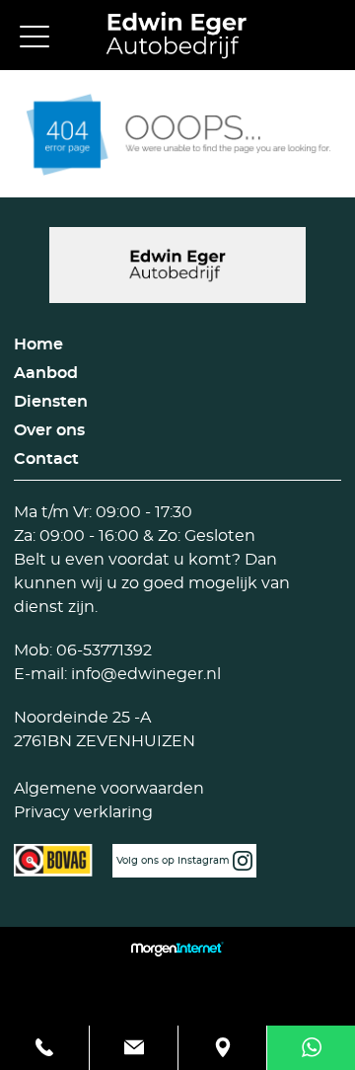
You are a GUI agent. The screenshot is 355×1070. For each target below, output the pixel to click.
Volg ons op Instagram (174, 861)
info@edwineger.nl (144, 674)
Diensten (51, 402)
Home (38, 344)
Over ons (49, 430)
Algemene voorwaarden (109, 789)
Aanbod (46, 373)
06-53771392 (102, 650)
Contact (46, 459)
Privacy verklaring (83, 812)
